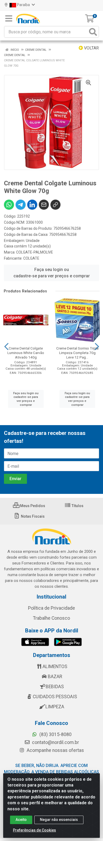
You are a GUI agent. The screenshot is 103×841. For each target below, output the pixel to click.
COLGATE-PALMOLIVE (34, 252)
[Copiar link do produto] (55, 205)
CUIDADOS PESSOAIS (55, 696)
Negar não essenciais (59, 819)
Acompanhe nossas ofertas (55, 750)
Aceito (21, 819)
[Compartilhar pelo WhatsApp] (9, 205)
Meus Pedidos (32, 506)
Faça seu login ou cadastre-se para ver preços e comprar (51, 272)
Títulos (77, 506)
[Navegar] (6, 346)
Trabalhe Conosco (51, 618)
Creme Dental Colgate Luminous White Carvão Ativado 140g (25, 352)
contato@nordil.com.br (55, 742)
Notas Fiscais (32, 516)
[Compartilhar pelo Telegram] (21, 205)
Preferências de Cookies (34, 830)
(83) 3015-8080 (55, 734)
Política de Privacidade (51, 608)
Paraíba (23, 5)
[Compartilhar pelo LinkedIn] (32, 205)
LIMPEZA (54, 706)
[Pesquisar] (93, 31)
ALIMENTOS (55, 666)
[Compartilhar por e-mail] (44, 205)
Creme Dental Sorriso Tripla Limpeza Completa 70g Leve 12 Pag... (77, 352)
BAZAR (55, 676)
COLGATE (31, 258)
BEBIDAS (55, 686)
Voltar (91, 47)
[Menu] (8, 18)
